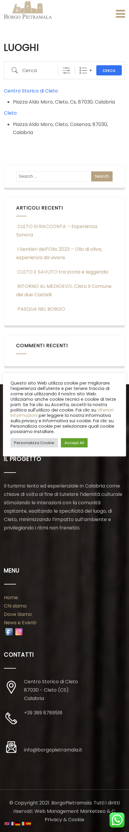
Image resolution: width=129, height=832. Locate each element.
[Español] (29, 823)
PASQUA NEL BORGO (41, 309)
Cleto (10, 113)
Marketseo (93, 811)
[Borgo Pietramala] (28, 10)
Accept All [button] (74, 443)
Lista (83, 70)
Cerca (109, 70)
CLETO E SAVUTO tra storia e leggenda (62, 271)
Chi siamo (15, 605)
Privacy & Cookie (64, 819)
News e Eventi (20, 622)
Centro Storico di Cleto (31, 90)
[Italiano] (23, 823)
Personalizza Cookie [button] (34, 443)
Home (11, 597)
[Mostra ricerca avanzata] (66, 70)
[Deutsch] (18, 823)
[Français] (12, 823)
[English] (7, 823)
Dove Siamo (18, 614)
